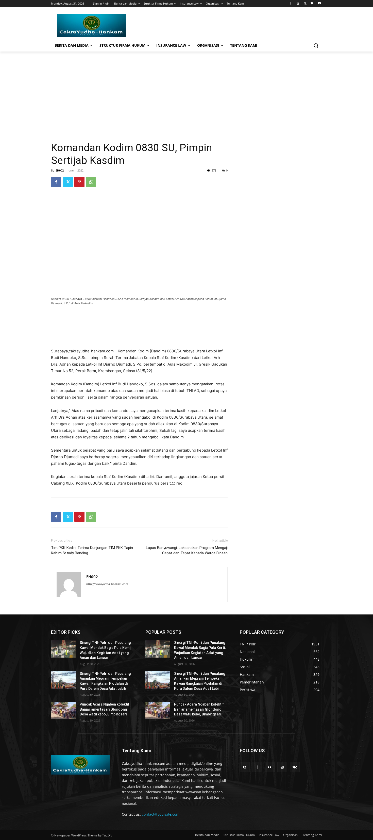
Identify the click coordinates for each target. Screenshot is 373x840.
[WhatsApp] (91, 182)
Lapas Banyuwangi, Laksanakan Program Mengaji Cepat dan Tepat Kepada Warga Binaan (187, 550)
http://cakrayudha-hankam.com (107, 584)
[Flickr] (270, 767)
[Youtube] (319, 4)
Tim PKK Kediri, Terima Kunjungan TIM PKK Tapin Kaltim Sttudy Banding (92, 550)
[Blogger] (245, 767)
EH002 (60, 170)
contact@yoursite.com (160, 814)
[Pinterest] (79, 182)
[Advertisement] (186, 89)
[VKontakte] (295, 767)
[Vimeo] (312, 4)
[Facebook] (291, 4)
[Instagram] (298, 4)
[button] (316, 45)
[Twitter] (305, 4)
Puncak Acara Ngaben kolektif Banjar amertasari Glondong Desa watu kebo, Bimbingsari (104, 709)
